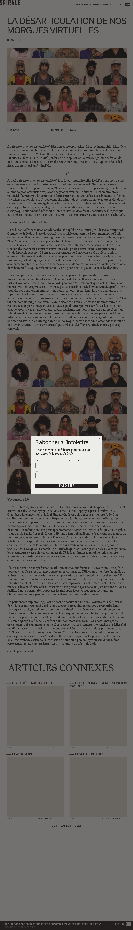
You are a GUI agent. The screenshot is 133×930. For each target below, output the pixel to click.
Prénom (37, 461)
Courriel (38, 471)
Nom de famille (74, 461)
